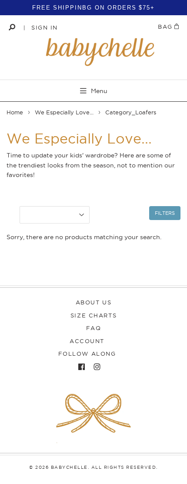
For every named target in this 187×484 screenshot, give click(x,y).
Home (15, 112)
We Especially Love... (64, 112)
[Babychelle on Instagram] (94, 367)
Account (87, 341)
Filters (165, 213)
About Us (93, 302)
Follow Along (87, 353)
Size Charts (93, 315)
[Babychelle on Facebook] (79, 367)
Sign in (44, 27)
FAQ (93, 328)
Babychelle (69, 467)
